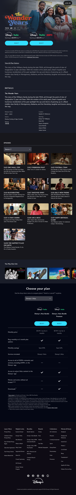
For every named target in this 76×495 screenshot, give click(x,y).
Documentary (53, 451)
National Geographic (43, 447)
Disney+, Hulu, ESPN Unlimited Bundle (32, 440)
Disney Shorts (53, 447)
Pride (51, 455)
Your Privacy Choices (9, 451)
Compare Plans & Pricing (31, 458)
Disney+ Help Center (52, 407)
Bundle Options (30, 431)
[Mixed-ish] (59, 273)
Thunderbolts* (64, 457)
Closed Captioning (20, 459)
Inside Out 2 (64, 441)
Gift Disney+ (19, 463)
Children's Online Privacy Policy (8, 436)
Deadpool (63, 431)
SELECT (16, 43)
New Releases (19, 439)
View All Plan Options (12, 63)
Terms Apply (12, 395)
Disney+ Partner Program (19, 468)
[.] (28, 476)
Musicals (52, 435)
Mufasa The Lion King (66, 469)
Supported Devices (20, 451)
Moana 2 (63, 445)
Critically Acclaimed (54, 439)
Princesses (52, 459)
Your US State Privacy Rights (9, 442)
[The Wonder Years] (15, 273)
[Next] (73, 273)
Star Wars (40, 443)
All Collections (53, 431)
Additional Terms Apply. (33, 57)
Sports (51, 443)
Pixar (39, 435)
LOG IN (68, 3)
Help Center (19, 447)
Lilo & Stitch (64, 449)
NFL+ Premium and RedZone (31, 452)
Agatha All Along (65, 465)
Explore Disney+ (19, 431)
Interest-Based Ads (8, 455)
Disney (40, 431)
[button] (21, 429)
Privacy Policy (7, 431)
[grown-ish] (37, 273)
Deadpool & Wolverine (64, 436)
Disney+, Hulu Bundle (32, 435)
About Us (18, 455)
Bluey (62, 453)
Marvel (40, 439)
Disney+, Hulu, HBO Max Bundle (32, 446)
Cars (62, 461)
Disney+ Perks (19, 435)
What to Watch (19, 443)
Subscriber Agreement (9, 447)
